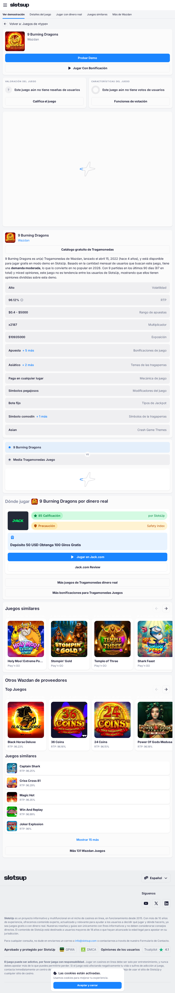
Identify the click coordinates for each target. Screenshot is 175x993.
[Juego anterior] (156, 608)
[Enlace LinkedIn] (166, 903)
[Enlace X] (156, 903)
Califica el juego (44, 101)
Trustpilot (156, 949)
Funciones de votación (130, 101)
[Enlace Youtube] (146, 903)
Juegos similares (97, 14)
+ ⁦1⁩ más (41, 416)
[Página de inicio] (19, 5)
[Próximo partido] (166, 608)
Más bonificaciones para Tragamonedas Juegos (87, 592)
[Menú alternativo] (5, 5)
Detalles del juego (40, 14)
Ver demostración (14, 14)
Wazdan (23, 240)
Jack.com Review (87, 567)
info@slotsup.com (86, 940)
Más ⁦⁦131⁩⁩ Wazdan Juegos (87, 850)
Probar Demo (87, 58)
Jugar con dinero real (69, 14)
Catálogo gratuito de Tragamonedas (87, 249)
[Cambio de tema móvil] (167, 5)
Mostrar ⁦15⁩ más (87, 839)
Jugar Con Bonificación (90, 68)
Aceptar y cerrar (87, 985)
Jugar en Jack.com (90, 557)
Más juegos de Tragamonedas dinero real (87, 582)
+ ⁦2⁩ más (28, 365)
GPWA (70, 949)
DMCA (91, 949)
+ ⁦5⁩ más (28, 350)
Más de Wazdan (122, 14)
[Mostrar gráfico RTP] (21, 300)
